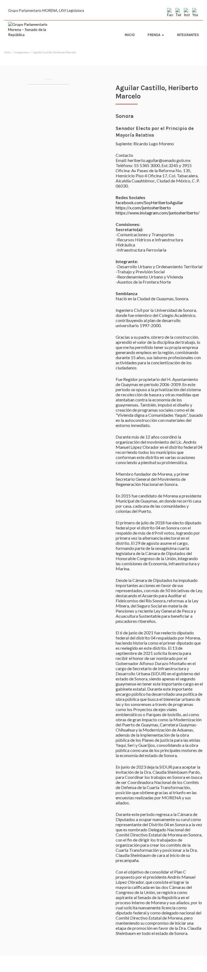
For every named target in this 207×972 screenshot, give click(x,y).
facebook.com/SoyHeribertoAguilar (149, 202)
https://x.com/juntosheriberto (143, 207)
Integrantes (188, 35)
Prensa (154, 35)
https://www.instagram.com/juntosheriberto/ (157, 212)
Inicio (130, 35)
